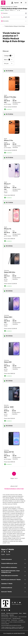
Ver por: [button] (8, 63)
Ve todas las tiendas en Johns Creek (14, 488)
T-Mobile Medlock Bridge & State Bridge (14, 26)
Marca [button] (6, 59)
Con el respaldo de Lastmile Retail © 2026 (14, 633)
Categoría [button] (7, 55)
